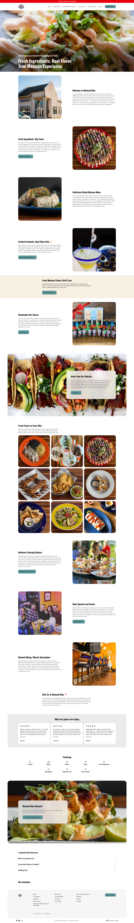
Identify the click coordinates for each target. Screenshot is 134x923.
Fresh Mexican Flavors (69, 6)
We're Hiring (36, 901)
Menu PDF (57, 6)
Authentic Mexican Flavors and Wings (41, 904)
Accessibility (46, 913)
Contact (78, 901)
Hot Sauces (81, 6)
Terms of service (37, 913)
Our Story (57, 899)
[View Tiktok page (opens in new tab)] (22, 921)
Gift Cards (58, 901)
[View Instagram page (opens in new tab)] (19, 921)
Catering (35, 899)
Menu (49, 6)
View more (22, 736)
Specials (78, 896)
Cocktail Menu (92, 6)
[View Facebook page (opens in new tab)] (17, 921)
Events (78, 899)
